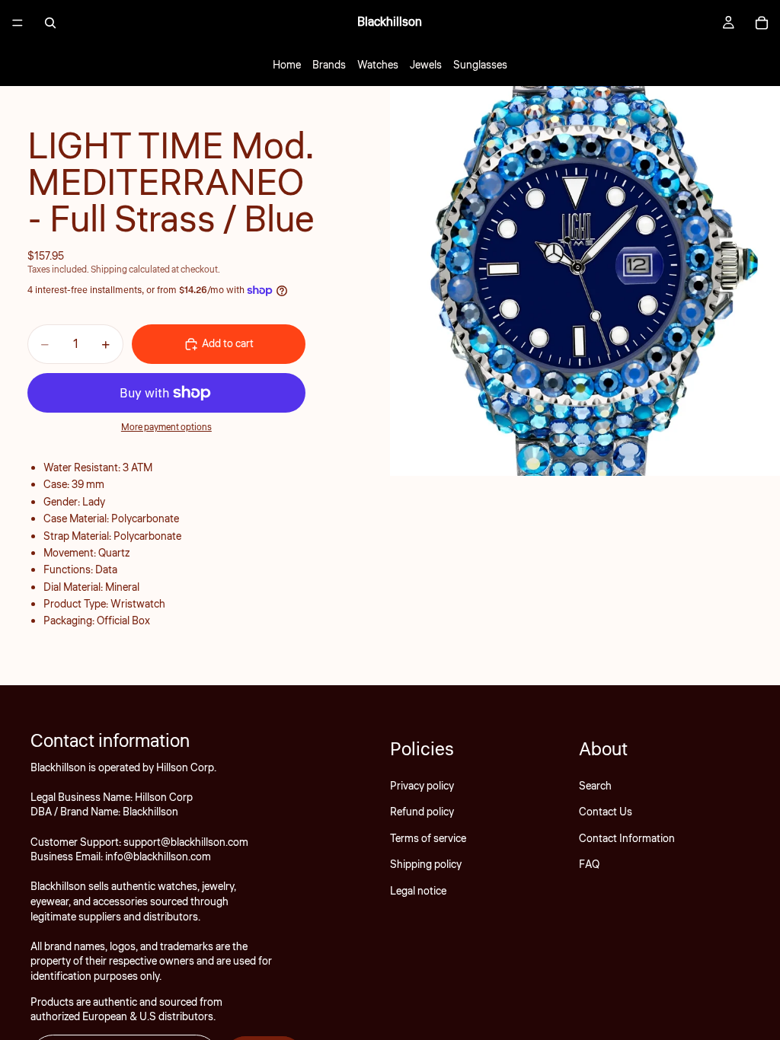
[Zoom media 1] (585, 281)
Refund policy (422, 812)
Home (287, 65)
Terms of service (428, 839)
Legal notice (418, 890)
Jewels (426, 65)
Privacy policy (422, 786)
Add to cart (228, 344)
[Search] (50, 23)
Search (595, 786)
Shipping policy (426, 865)
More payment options (166, 427)
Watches (377, 65)
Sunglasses (480, 65)
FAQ (589, 865)
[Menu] (17, 22)
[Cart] (761, 23)
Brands (329, 65)
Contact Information (627, 839)
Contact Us (605, 812)
